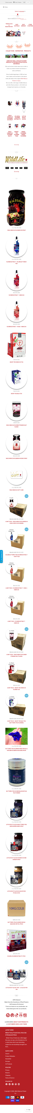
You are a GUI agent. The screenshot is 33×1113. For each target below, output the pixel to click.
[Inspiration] (19, 49)
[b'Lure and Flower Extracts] (17, 106)
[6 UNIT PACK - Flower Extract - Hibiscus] (16, 606)
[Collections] (10, 49)
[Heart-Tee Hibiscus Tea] (16, 345)
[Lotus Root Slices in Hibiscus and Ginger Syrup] (16, 842)
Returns (7, 1072)
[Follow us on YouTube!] (19, 1084)
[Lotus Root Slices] (24, 112)
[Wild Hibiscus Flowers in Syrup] (10, 105)
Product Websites (10, 1056)
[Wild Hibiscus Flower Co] (17, 14)
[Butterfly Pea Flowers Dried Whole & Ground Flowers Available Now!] (16, 736)
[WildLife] (16, 163)
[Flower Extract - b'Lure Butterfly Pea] (16, 246)
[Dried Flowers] (23, 128)
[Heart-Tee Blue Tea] (16, 378)
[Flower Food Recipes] (20, 168)
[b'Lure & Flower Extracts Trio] (16, 940)
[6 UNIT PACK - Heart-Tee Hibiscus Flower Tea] (16, 672)
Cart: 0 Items (18, 2)
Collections (10, 51)
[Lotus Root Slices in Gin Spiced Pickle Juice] (16, 876)
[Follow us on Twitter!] (10, 1084)
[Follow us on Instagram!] (16, 1084)
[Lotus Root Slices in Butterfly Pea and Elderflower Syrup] (16, 809)
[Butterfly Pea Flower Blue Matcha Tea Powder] (16, 771)
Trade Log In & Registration (9, 25)
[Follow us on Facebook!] (7, 1084)
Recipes (7, 1061)
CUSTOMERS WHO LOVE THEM (17, 1024)
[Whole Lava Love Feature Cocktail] (7, 168)
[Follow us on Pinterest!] (13, 1084)
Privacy (7, 1070)
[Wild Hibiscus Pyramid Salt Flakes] (10, 128)
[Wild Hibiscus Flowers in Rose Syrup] (16, 443)
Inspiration (19, 51)
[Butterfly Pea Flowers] (16, 37)
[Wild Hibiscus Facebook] (26, 168)
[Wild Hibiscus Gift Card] (16, 474)
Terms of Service (9, 1078)
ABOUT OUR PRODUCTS (20, 1022)
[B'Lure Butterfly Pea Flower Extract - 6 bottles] (16, 539)
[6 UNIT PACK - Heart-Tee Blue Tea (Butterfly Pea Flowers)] (16, 706)
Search (7, 1053)
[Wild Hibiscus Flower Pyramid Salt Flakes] (16, 410)
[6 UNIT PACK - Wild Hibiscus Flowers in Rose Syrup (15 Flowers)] (16, 506)
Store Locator (8, 2)
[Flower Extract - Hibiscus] (16, 280)
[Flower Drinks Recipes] (16, 168)
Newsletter (8, 1058)
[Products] (27, 48)
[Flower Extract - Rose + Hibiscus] (16, 311)
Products (27, 51)
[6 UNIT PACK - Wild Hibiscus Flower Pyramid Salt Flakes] (16, 639)
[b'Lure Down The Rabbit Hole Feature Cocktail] (12, 168)
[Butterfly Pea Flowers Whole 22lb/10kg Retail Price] (16, 908)
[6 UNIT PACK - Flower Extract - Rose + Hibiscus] (16, 573)
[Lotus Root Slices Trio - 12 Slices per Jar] (16, 972)
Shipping (7, 1075)
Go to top (16, 144)
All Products (8, 1064)
